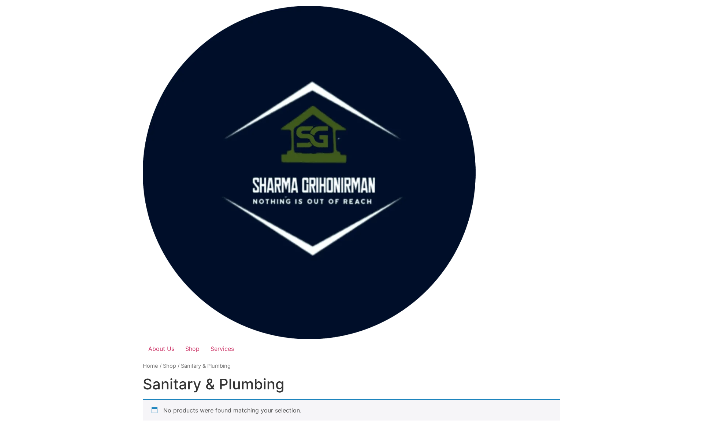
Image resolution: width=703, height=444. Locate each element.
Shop (192, 348)
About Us (161, 348)
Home (150, 366)
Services (222, 348)
